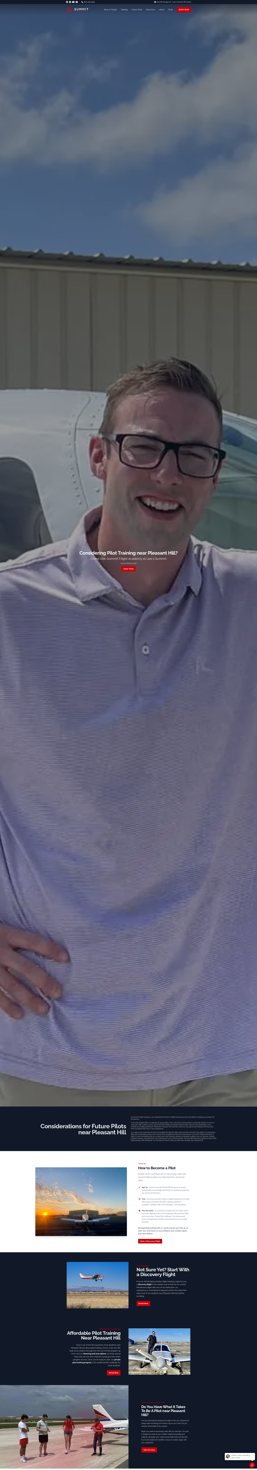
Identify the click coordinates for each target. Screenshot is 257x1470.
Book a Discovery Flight (150, 1241)
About (161, 10)
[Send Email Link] (76, 2)
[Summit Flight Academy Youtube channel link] (73, 2)
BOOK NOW (184, 10)
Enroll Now (143, 1303)
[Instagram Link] (70, 2)
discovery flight (145, 1284)
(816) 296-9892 (89, 2)
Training (124, 10)
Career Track (137, 10)
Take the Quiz (149, 1450)
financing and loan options (94, 1354)
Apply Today (128, 569)
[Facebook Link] (67, 2)
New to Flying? (110, 10)
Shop (170, 10)
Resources (150, 10)
